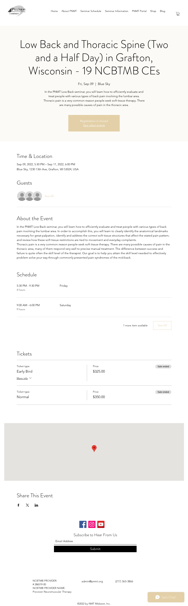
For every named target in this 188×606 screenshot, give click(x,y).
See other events (94, 125)
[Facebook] (82, 524)
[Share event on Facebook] (18, 505)
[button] (178, 14)
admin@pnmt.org (92, 581)
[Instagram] (91, 524)
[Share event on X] (27, 505)
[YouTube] (100, 524)
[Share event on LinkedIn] (36, 505)
